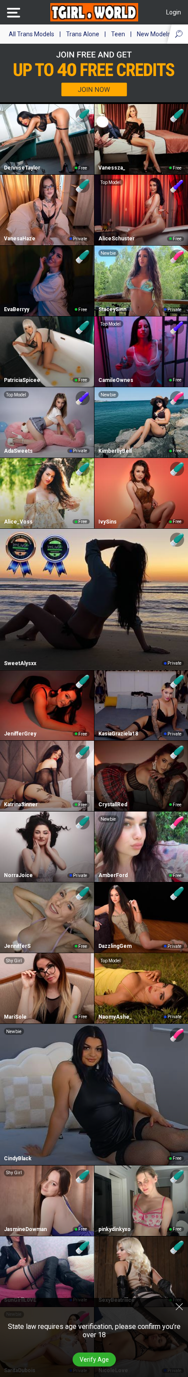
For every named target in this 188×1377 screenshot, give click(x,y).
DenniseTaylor (22, 168)
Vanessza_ (111, 168)
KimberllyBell (115, 451)
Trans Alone (82, 34)
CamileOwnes (115, 380)
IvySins (107, 522)
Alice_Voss (18, 522)
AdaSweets (18, 451)
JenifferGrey (20, 734)
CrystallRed (112, 804)
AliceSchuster (116, 239)
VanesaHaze (19, 239)
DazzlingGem (115, 946)
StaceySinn (112, 309)
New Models (154, 34)
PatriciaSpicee (22, 380)
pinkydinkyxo (114, 1229)
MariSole (15, 1017)
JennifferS (17, 946)
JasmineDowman (25, 1229)
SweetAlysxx (20, 663)
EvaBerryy (16, 309)
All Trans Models (31, 34)
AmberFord (113, 875)
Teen (118, 34)
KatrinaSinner (21, 804)
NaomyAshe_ (115, 1017)
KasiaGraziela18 (118, 734)
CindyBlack (17, 1158)
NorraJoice (18, 875)
